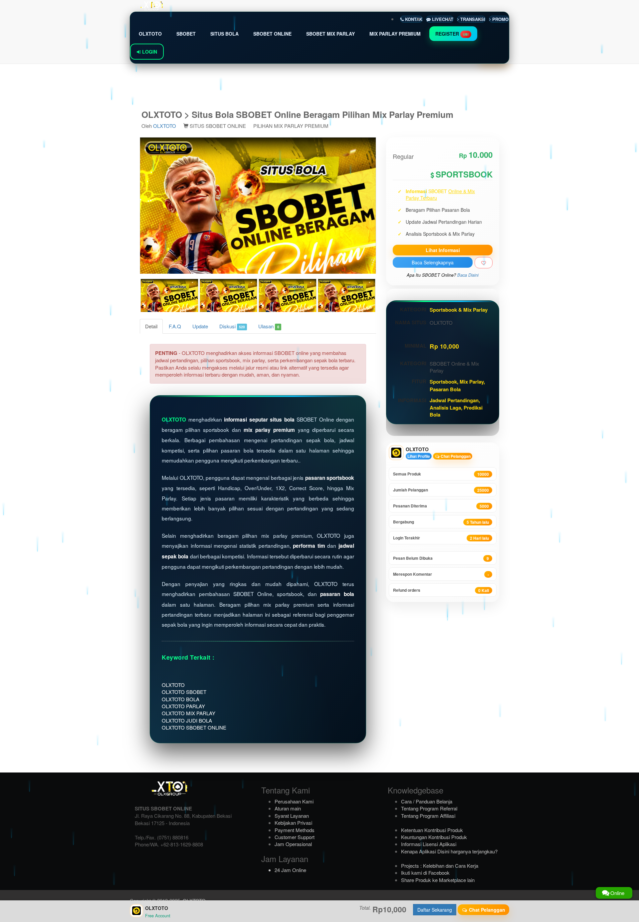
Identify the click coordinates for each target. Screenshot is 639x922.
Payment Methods (295, 829)
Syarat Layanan (292, 815)
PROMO (500, 19)
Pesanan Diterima (441, 506)
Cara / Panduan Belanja (426, 801)
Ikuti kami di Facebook (425, 872)
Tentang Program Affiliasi (428, 815)
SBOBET (186, 33)
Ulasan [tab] (268, 326)
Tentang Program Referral (429, 808)
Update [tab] (200, 326)
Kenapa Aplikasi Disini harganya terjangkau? (449, 851)
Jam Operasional (293, 843)
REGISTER (452, 33)
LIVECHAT (442, 19)
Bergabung (441, 522)
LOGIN (149, 51)
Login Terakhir (441, 538)
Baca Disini (468, 275)
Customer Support (295, 836)
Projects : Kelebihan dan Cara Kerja (439, 865)
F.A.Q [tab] (175, 326)
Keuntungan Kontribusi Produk (434, 836)
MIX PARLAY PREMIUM (395, 33)
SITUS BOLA (224, 33)
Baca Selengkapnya (433, 262)
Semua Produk (441, 474)
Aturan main (288, 808)
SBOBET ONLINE (272, 33)
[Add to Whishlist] (484, 262)
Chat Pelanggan (455, 456)
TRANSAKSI (472, 19)
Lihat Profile (418, 456)
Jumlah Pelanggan (441, 490)
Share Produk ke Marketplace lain (438, 879)
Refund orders (441, 590)
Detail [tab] (151, 326)
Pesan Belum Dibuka (441, 558)
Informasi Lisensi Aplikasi (428, 843)
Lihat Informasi (443, 250)
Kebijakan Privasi (293, 822)
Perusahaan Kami (294, 801)
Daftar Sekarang (434, 909)
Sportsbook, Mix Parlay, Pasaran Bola (457, 385)
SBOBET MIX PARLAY (330, 33)
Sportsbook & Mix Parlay (459, 309)
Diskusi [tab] (232, 326)
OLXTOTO (150, 33)
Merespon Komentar (441, 574)
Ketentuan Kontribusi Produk (432, 829)
